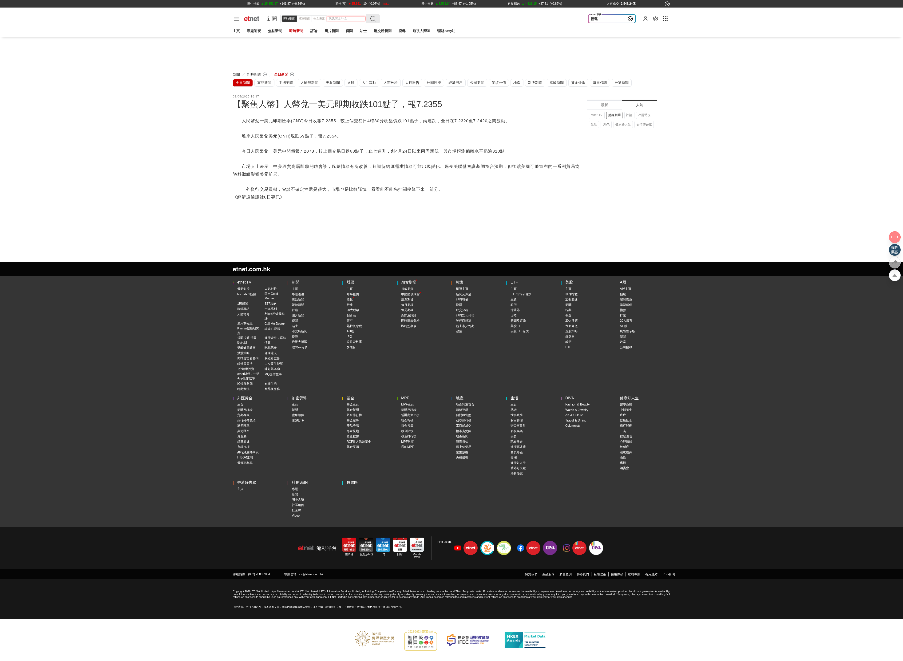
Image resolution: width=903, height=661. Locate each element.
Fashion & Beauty (577, 404)
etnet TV (596, 115)
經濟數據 (243, 441)
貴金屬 (241, 436)
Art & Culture (574, 415)
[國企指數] (427, 3)
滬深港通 (626, 299)
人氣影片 (271, 289)
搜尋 (402, 31)
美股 (569, 282)
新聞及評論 (408, 315)
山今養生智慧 (274, 363)
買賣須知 (462, 441)
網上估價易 (463, 447)
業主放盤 (462, 452)
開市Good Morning (271, 296)
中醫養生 (626, 410)
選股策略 (571, 331)
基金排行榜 (354, 415)
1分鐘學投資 (245, 369)
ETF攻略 (271, 303)
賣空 (350, 320)
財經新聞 (614, 115)
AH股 (350, 331)
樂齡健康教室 (246, 347)
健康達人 (271, 353)
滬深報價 (626, 305)
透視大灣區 (421, 31)
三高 (623, 431)
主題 (514, 299)
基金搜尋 (353, 420)
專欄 (514, 457)
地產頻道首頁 (465, 404)
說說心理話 (272, 329)
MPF (405, 398)
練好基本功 (272, 369)
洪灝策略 (243, 353)
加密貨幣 (299, 398)
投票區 (352, 482)
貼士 (295, 326)
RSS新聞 (668, 574)
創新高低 (571, 326)
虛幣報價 (298, 415)
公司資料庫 (354, 342)
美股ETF (517, 326)
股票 (350, 282)
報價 (514, 305)
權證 (459, 282)
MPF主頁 (407, 404)
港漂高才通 (518, 447)
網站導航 (634, 574)
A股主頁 (625, 289)
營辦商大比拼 (410, 415)
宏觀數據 (571, 299)
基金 (350, 398)
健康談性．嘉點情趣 (275, 340)
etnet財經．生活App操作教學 (248, 376)
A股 (623, 282)
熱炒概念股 (354, 326)
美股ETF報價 (520, 331)
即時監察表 (408, 326)
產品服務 (548, 574)
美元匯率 (243, 431)
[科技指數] (514, 3)
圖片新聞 (332, 31)
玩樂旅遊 (517, 441)
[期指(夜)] (340, 3)
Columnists (573, 425)
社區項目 (298, 505)
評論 (629, 115)
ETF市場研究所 (521, 294)
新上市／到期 (465, 326)
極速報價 (304, 18)
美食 (514, 436)
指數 (350, 299)
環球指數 (571, 294)
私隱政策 (600, 574)
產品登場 (353, 425)
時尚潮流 (243, 389)
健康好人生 (623, 124)
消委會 (624, 468)
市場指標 (243, 447)
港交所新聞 (383, 31)
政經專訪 (243, 309)
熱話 (514, 410)
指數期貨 (407, 289)
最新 (604, 105)
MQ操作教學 (273, 374)
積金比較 (407, 431)
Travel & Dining (575, 420)
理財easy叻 (446, 31)
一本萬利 (271, 309)
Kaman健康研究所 (248, 331)
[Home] (252, 18)
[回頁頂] (895, 275)
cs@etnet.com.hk (311, 574)
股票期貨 (407, 299)
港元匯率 (243, 425)
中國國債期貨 (410, 294)
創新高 (351, 315)
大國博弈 (243, 314)
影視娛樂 (517, 431)
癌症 (623, 415)
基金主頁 (353, 404)
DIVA (606, 124)
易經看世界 (272, 358)
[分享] (895, 262)
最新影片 (243, 289)
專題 (295, 489)
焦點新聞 (298, 299)
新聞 (272, 18)
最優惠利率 (245, 463)
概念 (568, 315)
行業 (350, 305)
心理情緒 (626, 441)
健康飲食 (626, 420)
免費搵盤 (462, 457)
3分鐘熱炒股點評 (275, 316)
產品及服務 (272, 389)
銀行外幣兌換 (246, 420)
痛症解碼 (626, 425)
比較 (514, 315)
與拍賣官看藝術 (248, 358)
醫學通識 (626, 404)
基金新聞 (353, 410)
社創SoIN (300, 482)
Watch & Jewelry (576, 410)
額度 (623, 294)
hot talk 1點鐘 (246, 294)
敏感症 (624, 447)
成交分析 (462, 310)
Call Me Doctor (275, 323)
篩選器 (515, 310)
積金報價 (407, 420)
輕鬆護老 (598, 19)
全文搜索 (319, 18)
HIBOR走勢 (245, 457)
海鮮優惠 (517, 473)
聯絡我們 (583, 574)
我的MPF (407, 447)
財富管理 (517, 420)
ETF (514, 282)
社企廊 (296, 510)
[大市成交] (613, 3)
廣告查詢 (565, 574)
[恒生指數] (253, 3)
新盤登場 (462, 410)
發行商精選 (463, 320)
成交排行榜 (463, 420)
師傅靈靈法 (245, 363)
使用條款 (617, 574)
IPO (349, 336)
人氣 (639, 105)
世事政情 (517, 415)
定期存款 (243, 415)
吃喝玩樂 (271, 347)
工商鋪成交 (463, 425)
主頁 (236, 31)
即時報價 (289, 18)
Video (296, 515)
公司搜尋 (626, 347)
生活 (594, 124)
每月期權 (407, 305)
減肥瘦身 (626, 452)
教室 (459, 331)
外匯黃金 (244, 398)
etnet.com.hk (251, 268)
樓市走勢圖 (463, 431)
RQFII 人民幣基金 (359, 441)
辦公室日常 (518, 425)
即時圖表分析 (410, 320)
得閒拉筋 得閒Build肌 (247, 340)
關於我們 (531, 574)
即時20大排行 (465, 315)
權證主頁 (462, 289)
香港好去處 (644, 124)
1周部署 (242, 303)
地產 (459, 398)
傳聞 (295, 320)
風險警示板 (627, 331)
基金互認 (353, 447)
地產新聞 (462, 436)
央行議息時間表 (248, 452)
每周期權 (407, 310)
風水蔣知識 (245, 323)
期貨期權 (408, 282)
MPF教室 (407, 441)
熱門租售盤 (463, 415)
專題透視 (644, 115)
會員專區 (517, 452)
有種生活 (271, 383)
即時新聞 (298, 305)
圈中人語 (298, 499)
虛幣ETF (298, 420)
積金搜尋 (407, 425)
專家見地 (353, 431)
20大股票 (353, 310)
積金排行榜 (408, 436)
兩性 (623, 457)
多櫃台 (351, 347)
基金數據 (353, 436)
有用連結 (651, 574)
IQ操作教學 (245, 383)
